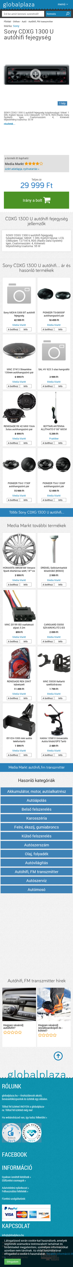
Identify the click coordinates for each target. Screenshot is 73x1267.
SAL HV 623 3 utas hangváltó (53, 369)
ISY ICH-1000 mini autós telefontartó (19, 740)
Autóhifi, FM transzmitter (40, 21)
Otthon (16, 21)
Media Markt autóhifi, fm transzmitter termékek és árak (37, 768)
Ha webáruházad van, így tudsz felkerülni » (24, 1117)
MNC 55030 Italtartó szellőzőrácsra (54, 683)
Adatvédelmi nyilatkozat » (15, 1188)
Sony (16, 26)
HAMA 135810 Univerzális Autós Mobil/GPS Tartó (54, 740)
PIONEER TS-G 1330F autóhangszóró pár (54, 485)
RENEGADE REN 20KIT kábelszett (19, 683)
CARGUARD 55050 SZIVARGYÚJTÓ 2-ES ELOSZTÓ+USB (54, 626)
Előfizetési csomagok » (14, 1180)
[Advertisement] (36, 936)
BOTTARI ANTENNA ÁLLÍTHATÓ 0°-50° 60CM (54, 428)
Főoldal (7, 21)
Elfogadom (12, 1261)
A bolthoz (13, 329)
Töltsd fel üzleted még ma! (19, 1110)
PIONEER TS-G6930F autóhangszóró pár (54, 314)
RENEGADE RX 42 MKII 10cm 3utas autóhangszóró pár (19, 428)
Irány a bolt (33, 200)
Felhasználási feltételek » (15, 1191)
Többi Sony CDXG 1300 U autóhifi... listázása (36, 513)
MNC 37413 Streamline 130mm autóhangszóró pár (19, 371)
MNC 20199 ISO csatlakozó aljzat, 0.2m (19, 626)
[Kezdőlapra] (18, 7)
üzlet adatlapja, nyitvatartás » (22, 169)
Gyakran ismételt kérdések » (16, 1177)
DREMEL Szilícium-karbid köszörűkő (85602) (54, 569)
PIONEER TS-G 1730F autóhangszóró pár (19, 485)
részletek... (9, 123)
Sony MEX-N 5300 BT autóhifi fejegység (19, 314)
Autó (24, 21)
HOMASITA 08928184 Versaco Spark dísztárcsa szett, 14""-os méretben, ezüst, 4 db (19, 569)
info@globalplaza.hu (13, 1235)
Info (26, 329)
